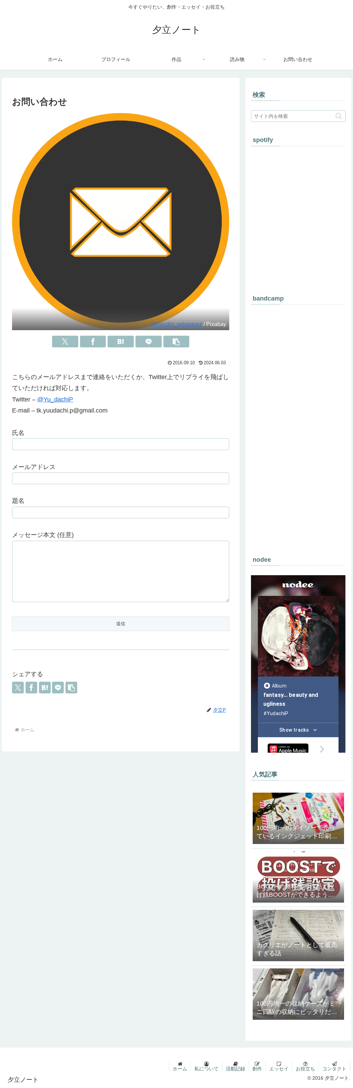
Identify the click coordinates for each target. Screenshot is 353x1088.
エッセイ (279, 1068)
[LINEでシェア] (148, 341)
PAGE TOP (338, 1049)
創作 (257, 1068)
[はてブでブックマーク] (121, 341)
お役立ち (305, 1068)
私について (206, 1068)
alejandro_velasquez (176, 324)
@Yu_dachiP (55, 399)
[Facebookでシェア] (93, 341)
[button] (176, 341)
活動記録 (235, 1068)
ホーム (180, 1068)
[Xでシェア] (65, 341)
